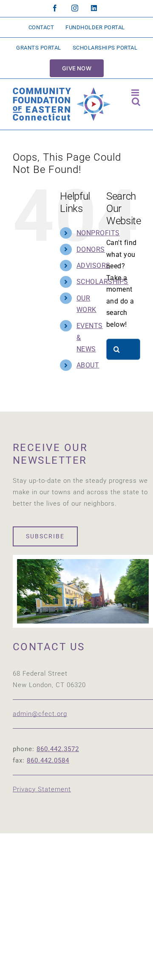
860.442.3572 (58, 749)
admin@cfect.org (40, 714)
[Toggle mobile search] (136, 101)
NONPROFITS (98, 233)
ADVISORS (93, 266)
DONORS (90, 249)
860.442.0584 (48, 760)
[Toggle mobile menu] (136, 92)
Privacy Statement (42, 789)
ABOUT (87, 365)
